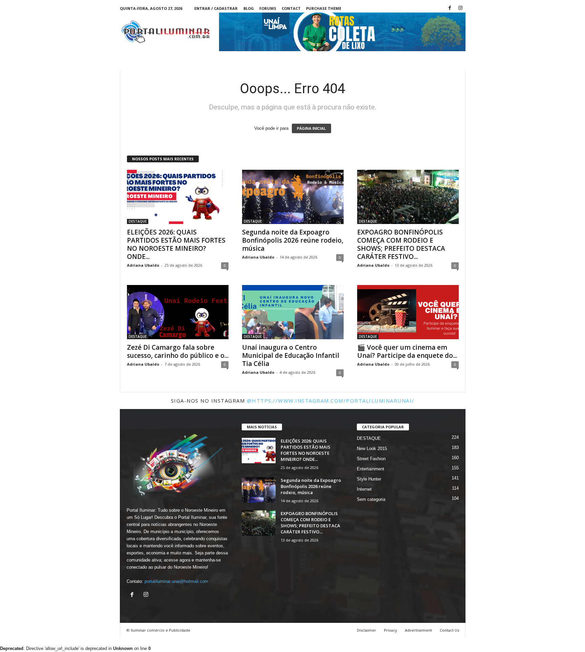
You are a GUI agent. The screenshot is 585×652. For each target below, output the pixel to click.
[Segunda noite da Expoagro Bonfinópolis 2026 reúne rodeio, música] (293, 197)
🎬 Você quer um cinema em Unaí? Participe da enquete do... (407, 351)
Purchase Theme (323, 8)
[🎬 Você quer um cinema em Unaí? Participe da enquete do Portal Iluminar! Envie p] (408, 312)
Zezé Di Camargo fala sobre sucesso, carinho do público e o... (178, 351)
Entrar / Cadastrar (216, 8)
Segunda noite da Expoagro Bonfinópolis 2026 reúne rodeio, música (292, 240)
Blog (248, 8)
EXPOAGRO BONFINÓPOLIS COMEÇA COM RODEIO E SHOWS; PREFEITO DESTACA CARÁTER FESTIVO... (401, 244)
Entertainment (370, 468)
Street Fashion (371, 458)
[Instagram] (460, 8)
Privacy (390, 630)
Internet (364, 489)
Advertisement (418, 630)
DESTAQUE (138, 221)
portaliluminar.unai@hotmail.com (176, 581)
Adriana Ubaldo (143, 265)
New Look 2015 (372, 448)
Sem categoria (371, 499)
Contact (291, 8)
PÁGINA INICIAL (311, 128)
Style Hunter (369, 479)
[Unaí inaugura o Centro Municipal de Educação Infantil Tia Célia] (293, 312)
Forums (267, 8)
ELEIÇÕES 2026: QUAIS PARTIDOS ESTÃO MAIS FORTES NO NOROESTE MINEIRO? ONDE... (176, 244)
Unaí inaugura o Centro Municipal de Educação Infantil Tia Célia (290, 355)
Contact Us (449, 630)
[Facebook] (450, 8)
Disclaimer (366, 630)
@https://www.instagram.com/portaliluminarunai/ (330, 400)
